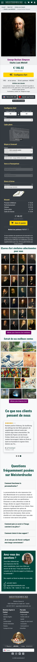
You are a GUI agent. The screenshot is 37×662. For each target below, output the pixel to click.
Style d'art (10, 7)
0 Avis (22, 101)
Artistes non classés (20, 7)
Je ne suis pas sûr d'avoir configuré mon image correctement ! (17, 541)
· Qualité (22, 619)
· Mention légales (7, 617)
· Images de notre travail (26, 621)
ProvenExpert (11, 448)
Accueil (3, 7)
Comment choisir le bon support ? (16, 533)
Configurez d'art (19, 75)
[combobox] (18, 120)
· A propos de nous (8, 628)
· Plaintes (5, 626)
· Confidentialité (7, 621)
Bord (5, 117)
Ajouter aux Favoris (27, 97)
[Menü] (2, 2)
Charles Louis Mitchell (9, 9)
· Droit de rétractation (8, 624)
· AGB (4, 619)
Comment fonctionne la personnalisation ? (13, 484)
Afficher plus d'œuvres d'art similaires (18, 332)
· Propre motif (23, 614)
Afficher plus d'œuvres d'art (18, 401)
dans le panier (19, 223)
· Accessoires (23, 624)
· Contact (5, 614)
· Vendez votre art (24, 617)
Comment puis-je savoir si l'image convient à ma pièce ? (17, 525)
